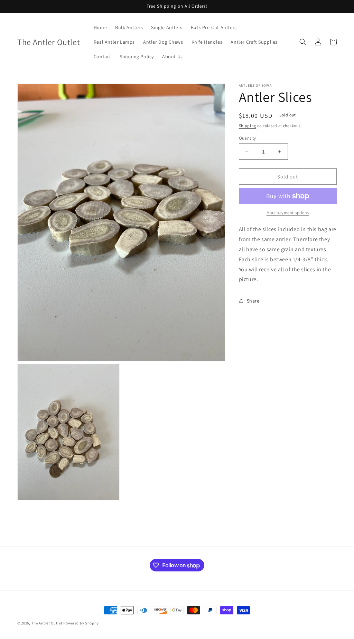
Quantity (247, 138)
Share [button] (253, 301)
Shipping (248, 125)
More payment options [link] (288, 212)
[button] (302, 42)
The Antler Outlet (47, 623)
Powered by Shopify (81, 623)
